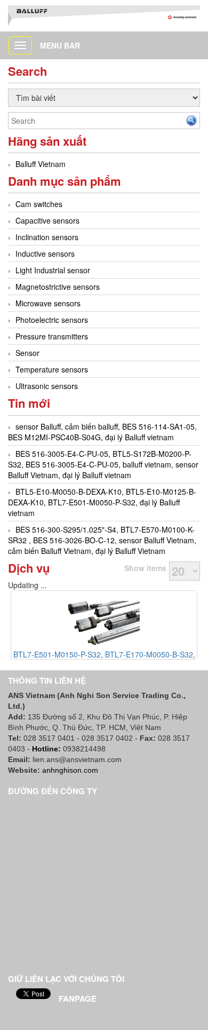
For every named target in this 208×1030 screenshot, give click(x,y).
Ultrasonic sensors (46, 386)
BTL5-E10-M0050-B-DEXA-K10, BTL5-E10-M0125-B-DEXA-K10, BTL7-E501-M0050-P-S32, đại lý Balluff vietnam (102, 502)
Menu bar (60, 45)
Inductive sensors (45, 253)
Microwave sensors (48, 303)
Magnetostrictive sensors (57, 286)
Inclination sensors (46, 237)
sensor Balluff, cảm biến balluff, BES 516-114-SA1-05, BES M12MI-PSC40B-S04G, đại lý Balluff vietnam (102, 431)
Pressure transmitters (51, 336)
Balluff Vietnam (40, 164)
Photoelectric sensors (51, 319)
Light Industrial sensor (52, 270)
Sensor (27, 352)
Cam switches (38, 204)
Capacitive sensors (47, 220)
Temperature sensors (51, 369)
